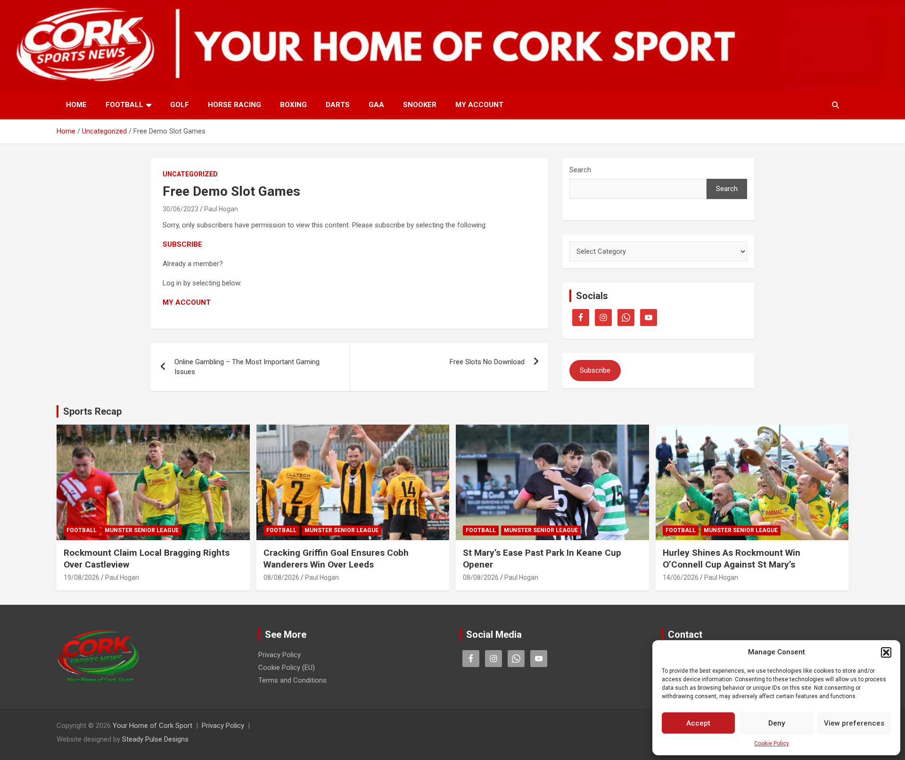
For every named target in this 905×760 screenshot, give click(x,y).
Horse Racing (234, 104)
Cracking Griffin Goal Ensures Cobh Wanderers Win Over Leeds (336, 558)
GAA (376, 104)
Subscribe (595, 370)
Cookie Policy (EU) (286, 667)
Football (124, 104)
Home (76, 104)
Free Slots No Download (487, 362)
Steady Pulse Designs (155, 739)
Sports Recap (92, 411)
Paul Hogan (221, 209)
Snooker (419, 104)
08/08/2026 (281, 577)
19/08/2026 (81, 577)
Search (580, 170)
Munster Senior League (142, 530)
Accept (698, 723)
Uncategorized (190, 174)
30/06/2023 (180, 209)
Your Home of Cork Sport (152, 725)
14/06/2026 (681, 577)
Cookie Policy (771, 743)
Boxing (293, 104)
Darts (338, 104)
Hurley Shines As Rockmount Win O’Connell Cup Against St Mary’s (731, 558)
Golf (179, 104)
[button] (886, 652)
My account (479, 104)
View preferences (854, 723)
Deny (776, 723)
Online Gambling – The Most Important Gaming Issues (247, 367)
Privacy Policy (279, 655)
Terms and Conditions (292, 680)
